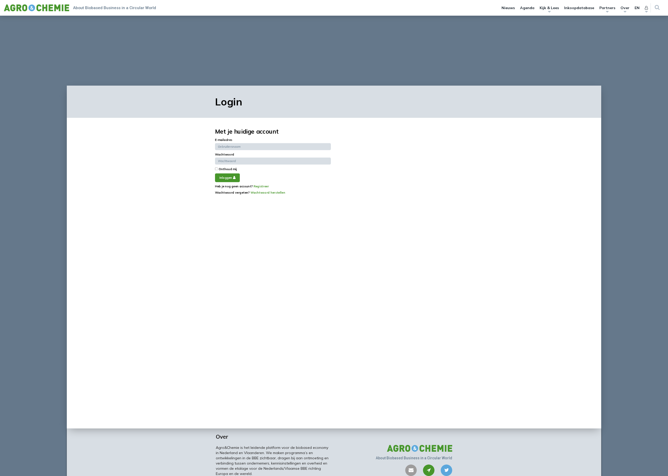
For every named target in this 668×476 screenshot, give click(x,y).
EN (637, 7)
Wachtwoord (224, 154)
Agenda (527, 7)
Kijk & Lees (549, 7)
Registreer (261, 186)
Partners (607, 7)
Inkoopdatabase (579, 7)
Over (625, 7)
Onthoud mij (227, 169)
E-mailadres (223, 140)
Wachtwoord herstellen (267, 192)
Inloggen (226, 178)
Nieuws (508, 7)
